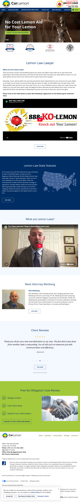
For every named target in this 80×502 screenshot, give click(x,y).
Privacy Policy (57, 435)
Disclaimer (48, 435)
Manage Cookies (34, 481)
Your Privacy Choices (12, 481)
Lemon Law (45, 10)
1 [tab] (6, 39)
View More (8, 200)
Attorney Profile (13, 10)
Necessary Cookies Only (26, 496)
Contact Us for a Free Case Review (18, 32)
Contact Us (67, 10)
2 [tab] (8, 39)
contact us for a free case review (17, 421)
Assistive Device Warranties (30, 10)
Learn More (40, 146)
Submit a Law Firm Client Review (40, 372)
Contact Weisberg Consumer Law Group (67, 3)
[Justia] (4, 463)
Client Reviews (56, 10)
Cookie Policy (24, 481)
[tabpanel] (40, 27)
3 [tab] (9, 39)
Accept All (9, 496)
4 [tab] (44, 361)
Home (3, 10)
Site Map (66, 435)
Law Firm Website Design (68, 497)
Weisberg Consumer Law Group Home (15, 3)
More (76, 10)
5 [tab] (48, 361)
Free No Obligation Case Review (40, 390)
